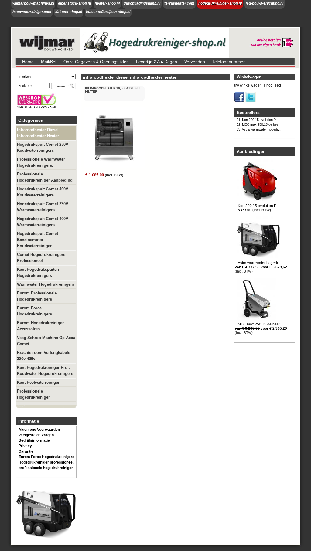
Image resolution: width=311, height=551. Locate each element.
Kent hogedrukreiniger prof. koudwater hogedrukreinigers (45, 370)
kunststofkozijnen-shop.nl (108, 12)
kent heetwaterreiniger (38, 382)
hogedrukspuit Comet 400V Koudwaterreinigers (42, 192)
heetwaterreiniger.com (31, 12)
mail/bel (48, 61)
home (28, 61)
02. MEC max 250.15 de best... (259, 124)
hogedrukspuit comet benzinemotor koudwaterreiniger (37, 239)
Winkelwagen (249, 77)
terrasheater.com (179, 3)
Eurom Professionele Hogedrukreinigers (37, 296)
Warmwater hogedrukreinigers (45, 284)
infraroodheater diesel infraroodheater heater (38, 133)
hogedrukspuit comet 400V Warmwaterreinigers (42, 221)
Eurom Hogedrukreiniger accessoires (40, 326)
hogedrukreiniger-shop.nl (220, 3)
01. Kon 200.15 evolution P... (257, 119)
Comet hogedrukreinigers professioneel (41, 257)
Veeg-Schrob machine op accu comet (46, 340)
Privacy (25, 446)
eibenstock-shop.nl (74, 3)
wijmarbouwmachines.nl (33, 3)
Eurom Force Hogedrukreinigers (34, 311)
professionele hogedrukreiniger (33, 394)
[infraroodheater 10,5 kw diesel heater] (115, 168)
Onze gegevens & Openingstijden (96, 61)
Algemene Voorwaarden (39, 429)
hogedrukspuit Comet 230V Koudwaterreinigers (42, 147)
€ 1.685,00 (94, 175)
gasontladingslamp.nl (142, 3)
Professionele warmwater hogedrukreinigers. (41, 162)
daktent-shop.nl (68, 12)
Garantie (26, 451)
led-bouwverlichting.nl (264, 3)
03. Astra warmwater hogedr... (259, 129)
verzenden (194, 61)
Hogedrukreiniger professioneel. (46, 462)
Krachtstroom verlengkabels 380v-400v (43, 355)
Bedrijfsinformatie (34, 440)
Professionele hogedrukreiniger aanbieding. (45, 177)
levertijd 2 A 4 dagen (156, 61)
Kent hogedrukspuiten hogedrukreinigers (38, 272)
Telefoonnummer (228, 61)
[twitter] (250, 101)
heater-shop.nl (107, 3)
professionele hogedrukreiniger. (46, 468)
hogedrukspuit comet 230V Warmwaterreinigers (42, 207)
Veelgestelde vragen (36, 435)
